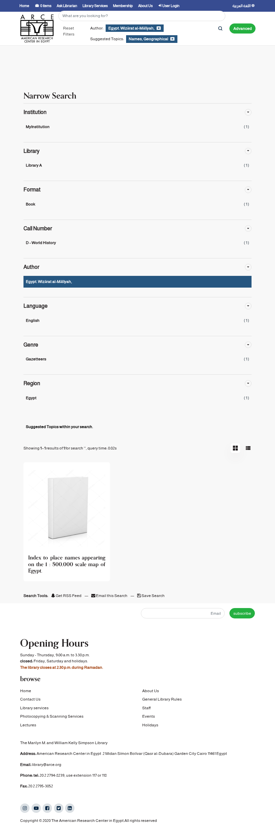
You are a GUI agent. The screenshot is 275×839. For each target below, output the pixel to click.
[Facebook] (47, 808)
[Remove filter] (159, 28)
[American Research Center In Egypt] (37, 28)
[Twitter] (58, 808)
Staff (146, 708)
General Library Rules (162, 699)
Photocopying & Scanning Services (52, 716)
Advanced (242, 28)
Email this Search (111, 595)
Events (148, 716)
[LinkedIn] (69, 808)
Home (25, 690)
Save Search (153, 595)
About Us (150, 690)
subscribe (242, 613)
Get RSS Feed (68, 595)
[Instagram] (25, 808)
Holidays (150, 725)
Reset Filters (68, 31)
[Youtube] (36, 808)
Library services (34, 708)
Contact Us (30, 699)
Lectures (28, 725)
